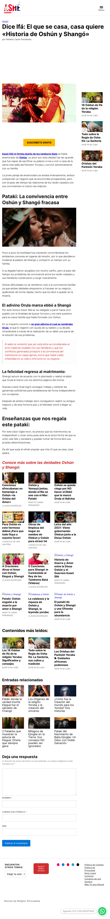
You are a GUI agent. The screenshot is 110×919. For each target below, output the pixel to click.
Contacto (89, 876)
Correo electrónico (14, 812)
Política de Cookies (94, 865)
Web (4, 826)
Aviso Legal (90, 873)
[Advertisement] (55, 63)
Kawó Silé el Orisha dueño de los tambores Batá (29, 153)
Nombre (7, 798)
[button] (102, 911)
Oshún (23, 157)
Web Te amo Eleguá (94, 884)
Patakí (5, 21)
